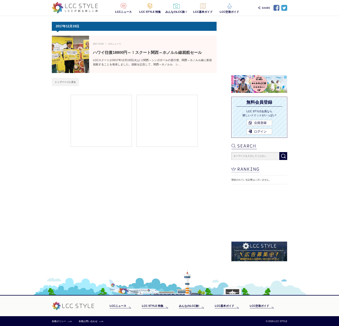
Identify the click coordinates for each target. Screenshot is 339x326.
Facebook (276, 8)
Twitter (284, 8)
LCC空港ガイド (229, 11)
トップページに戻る (65, 82)
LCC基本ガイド (203, 11)
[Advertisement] (101, 120)
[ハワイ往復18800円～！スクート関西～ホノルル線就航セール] (70, 54)
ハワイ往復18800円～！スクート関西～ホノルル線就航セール (147, 52)
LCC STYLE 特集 (150, 11)
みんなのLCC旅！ (176, 11)
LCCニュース (123, 11)
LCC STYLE (75, 8)
